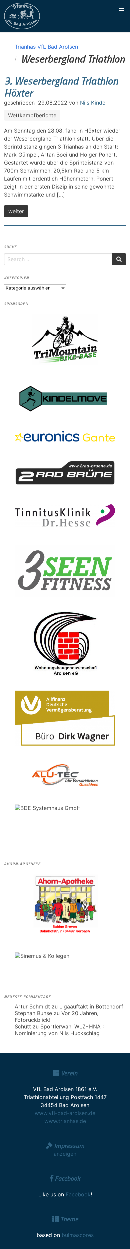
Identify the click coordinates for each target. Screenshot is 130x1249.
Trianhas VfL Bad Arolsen (46, 46)
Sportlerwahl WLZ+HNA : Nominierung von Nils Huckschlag (59, 1029)
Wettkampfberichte (32, 115)
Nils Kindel (93, 102)
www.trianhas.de (65, 1121)
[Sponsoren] (65, 340)
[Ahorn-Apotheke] (65, 904)
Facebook (78, 1194)
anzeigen (65, 1153)
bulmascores (78, 1235)
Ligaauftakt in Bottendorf (91, 1006)
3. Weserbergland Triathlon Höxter (61, 87)
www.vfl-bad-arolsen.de (65, 1113)
